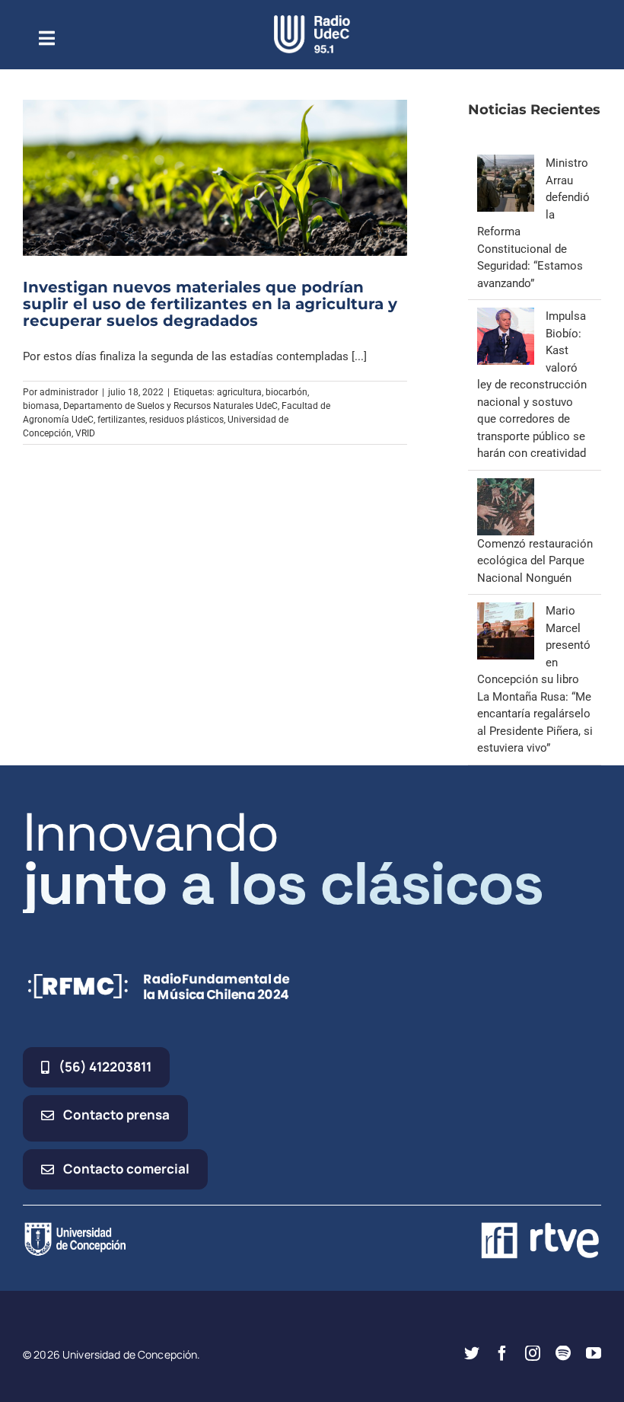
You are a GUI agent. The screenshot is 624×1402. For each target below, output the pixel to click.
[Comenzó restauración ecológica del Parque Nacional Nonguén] (505, 486)
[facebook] (502, 1353)
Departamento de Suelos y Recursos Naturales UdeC (170, 406)
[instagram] (532, 1353)
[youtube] (593, 1353)
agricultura (239, 392)
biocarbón (286, 392)
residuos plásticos (186, 419)
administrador (69, 392)
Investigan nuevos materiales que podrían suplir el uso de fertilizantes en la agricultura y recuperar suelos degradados (210, 304)
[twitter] (471, 1353)
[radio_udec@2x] (312, 20)
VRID (85, 433)
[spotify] (563, 1353)
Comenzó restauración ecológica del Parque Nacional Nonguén (535, 561)
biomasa (41, 406)
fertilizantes (121, 419)
